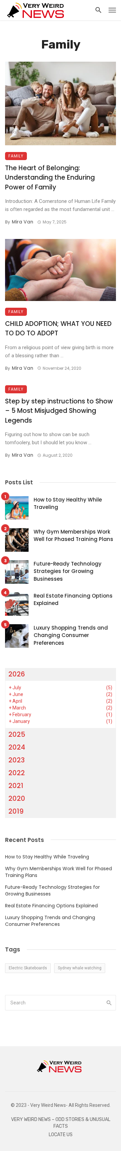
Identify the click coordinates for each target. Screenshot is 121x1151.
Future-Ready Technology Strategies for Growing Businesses (68, 571)
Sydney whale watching (80, 968)
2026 (16, 674)
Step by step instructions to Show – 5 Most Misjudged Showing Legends (59, 411)
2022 (16, 773)
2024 (16, 747)
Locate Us (61, 1135)
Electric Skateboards (28, 968)
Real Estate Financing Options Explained (73, 599)
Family (16, 156)
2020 (16, 798)
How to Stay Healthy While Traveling (68, 503)
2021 (15, 785)
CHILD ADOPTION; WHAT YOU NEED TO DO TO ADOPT (58, 328)
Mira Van (22, 221)
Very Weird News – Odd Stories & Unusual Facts (60, 1123)
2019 (16, 811)
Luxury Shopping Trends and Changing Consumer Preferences (71, 635)
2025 (16, 734)
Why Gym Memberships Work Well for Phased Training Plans (73, 535)
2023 (16, 760)
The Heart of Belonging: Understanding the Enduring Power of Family (50, 177)
